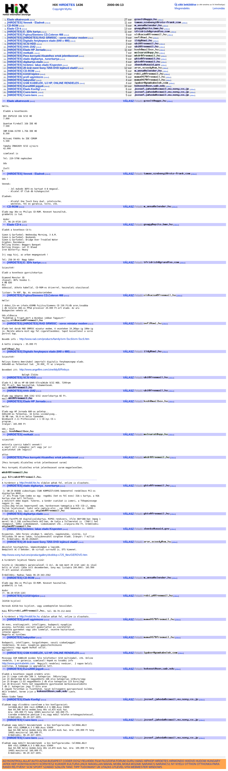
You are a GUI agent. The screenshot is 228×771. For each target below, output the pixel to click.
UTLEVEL (118, 767)
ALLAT (27, 760)
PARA (215, 763)
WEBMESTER (139, 767)
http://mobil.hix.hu (29, 482)
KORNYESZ (47, 763)
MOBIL (117, 763)
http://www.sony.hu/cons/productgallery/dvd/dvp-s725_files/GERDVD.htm (44, 554)
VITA (127, 767)
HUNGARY (213, 760)
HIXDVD (190, 760)
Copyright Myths (62, 8)
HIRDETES (67, 5)
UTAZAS (106, 767)
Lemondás (219, 8)
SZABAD (48, 767)
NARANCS (148, 763)
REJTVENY (19, 767)
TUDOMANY (88, 767)
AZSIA (43, 760)
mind (32, 20)
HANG (139, 760)
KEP (14, 763)
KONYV (34, 763)
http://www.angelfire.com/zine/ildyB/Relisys (44, 369)
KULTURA (73, 763)
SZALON (60, 767)
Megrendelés (182, 8)
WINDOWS (155, 767)
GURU (130, 760)
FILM (98, 760)
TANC (69, 767)
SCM (29, 767)
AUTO (35, 760)
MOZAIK (136, 763)
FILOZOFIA (108, 760)
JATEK (6, 763)
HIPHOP (149, 760)
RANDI (6, 767)
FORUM (121, 760)
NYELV (179, 763)
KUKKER (60, 763)
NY (173, 763)
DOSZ (77, 760)
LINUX (83, 763)
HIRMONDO (176, 760)
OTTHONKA (204, 763)
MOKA (126, 763)
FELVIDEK (87, 760)
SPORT (37, 767)
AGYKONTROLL (12, 760)
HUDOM (201, 760)
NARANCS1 (163, 763)
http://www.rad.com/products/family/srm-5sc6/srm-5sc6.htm (54, 338)
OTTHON (190, 763)
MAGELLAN (95, 763)
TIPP (77, 767)
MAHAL (108, 763)
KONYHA (23, 763)
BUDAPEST (55, 760)
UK (98, 767)
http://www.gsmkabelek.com (18, 663)
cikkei (160, 20)
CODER (67, 760)
